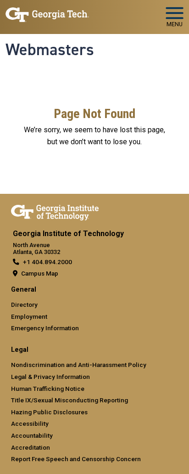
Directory (24, 304)
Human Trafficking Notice (47, 388)
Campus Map (39, 273)
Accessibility (30, 423)
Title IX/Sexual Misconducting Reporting (69, 400)
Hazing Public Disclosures (49, 412)
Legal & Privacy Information (50, 376)
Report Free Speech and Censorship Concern (76, 459)
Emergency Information (45, 328)
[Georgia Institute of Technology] (47, 13)
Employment (29, 316)
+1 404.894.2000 (47, 261)
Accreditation (30, 447)
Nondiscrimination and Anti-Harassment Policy (78, 364)
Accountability (32, 435)
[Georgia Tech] (55, 210)
